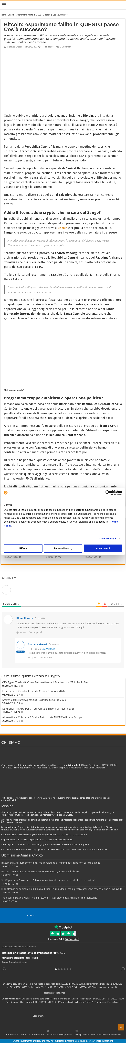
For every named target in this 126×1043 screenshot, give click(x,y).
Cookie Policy (103, 1034)
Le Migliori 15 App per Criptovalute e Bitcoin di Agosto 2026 (38, 708)
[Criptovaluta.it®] (63, 4)
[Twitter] (55, 1031)
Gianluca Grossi (14, 47)
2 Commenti (66, 47)
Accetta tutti (103, 548)
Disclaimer (116, 1034)
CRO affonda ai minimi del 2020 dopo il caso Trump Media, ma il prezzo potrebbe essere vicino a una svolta (61, 888)
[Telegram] (77, 1031)
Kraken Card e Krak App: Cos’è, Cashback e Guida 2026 (34, 699)
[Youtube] (66, 1031)
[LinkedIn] (62, 1031)
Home (3, 15)
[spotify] (73, 1031)
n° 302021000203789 (17, 987)
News (50, 47)
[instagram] (69, 1031)
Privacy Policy (89, 1034)
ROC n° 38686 (39, 1002)
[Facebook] (51, 1031)
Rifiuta (23, 548)
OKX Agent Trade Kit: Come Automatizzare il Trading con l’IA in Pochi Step (45, 682)
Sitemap (78, 1034)
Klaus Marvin (48, 649)
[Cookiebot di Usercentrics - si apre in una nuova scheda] (108, 492)
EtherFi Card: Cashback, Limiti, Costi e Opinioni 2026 (33, 691)
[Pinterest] (58, 1031)
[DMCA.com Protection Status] (68, 1016)
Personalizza (61, 548)
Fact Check (51, 1034)
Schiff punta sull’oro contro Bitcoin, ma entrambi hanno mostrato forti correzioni (47, 880)
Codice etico (38, 1034)
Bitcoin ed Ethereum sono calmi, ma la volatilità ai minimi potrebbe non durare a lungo (50, 862)
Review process (64, 1034)
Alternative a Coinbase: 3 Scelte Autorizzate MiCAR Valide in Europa (42, 717)
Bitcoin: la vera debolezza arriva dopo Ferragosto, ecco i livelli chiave (40, 871)
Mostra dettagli (107, 538)
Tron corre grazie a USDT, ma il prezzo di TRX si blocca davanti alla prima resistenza (49, 897)
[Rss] (48, 1031)
